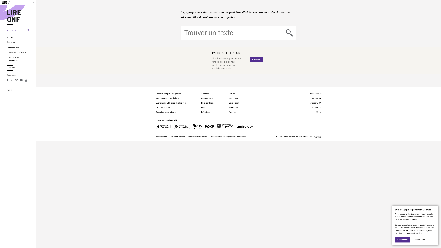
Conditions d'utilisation (197, 137)
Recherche (11, 30)
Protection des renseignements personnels (228, 137)
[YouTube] (21, 80)
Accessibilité (161, 137)
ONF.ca (232, 94)
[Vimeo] (16, 80)
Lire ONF (14, 16)
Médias (204, 107)
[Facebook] (7, 80)
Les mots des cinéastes (16, 52)
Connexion (11, 68)
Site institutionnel (177, 137)
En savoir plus (419, 240)
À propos (205, 94)
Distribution (234, 103)
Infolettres (205, 112)
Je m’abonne (256, 60)
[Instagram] (26, 80)
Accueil (10, 38)
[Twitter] (11, 80)
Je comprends (402, 240)
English (10, 90)
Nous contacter (207, 103)
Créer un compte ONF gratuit (168, 94)
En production (13, 47)
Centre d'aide (207, 98)
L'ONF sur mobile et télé (166, 120)
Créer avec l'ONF (163, 107)
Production (233, 98)
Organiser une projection (166, 112)
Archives (232, 112)
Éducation (11, 43)
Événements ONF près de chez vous (171, 103)
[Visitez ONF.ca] (15, 2)
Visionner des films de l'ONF (168, 98)
